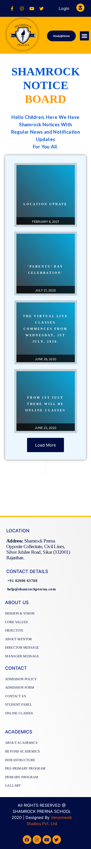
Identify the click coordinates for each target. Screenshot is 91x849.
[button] (61, 36)
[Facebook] (27, 839)
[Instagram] (21, 8)
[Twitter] (41, 8)
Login (64, 8)
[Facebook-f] (12, 8)
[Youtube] (31, 8)
